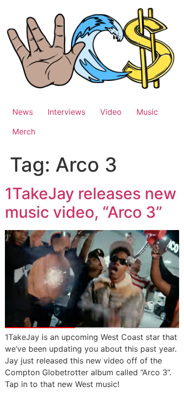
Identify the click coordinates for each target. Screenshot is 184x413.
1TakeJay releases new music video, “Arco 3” (90, 203)
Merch (23, 131)
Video (111, 112)
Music (147, 112)
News (22, 112)
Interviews (66, 112)
